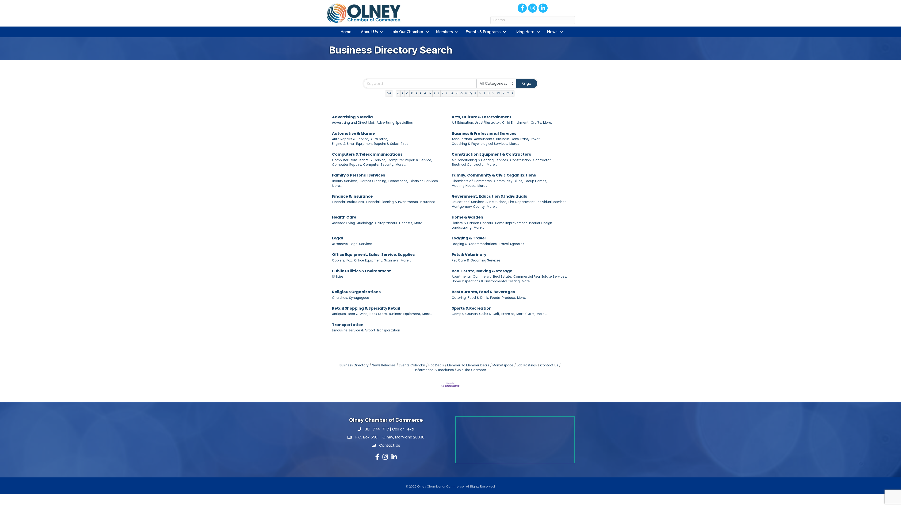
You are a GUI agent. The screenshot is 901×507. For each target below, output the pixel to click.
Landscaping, (462, 227)
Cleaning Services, (424, 181)
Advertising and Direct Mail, (353, 122)
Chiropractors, (386, 223)
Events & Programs (483, 32)
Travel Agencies (511, 244)
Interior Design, (541, 223)
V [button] (493, 93)
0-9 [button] (389, 93)
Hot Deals (436, 365)
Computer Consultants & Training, (359, 160)
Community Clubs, (508, 181)
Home (346, 32)
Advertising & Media (352, 117)
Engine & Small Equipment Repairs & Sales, (365, 144)
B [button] (402, 93)
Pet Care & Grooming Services (476, 260)
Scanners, (391, 260)
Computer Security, (378, 164)
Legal (337, 238)
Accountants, (462, 139)
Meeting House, (464, 186)
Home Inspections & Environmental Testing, (486, 281)
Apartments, (461, 276)
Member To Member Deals (468, 365)
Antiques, (339, 314)
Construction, (520, 160)
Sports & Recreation (472, 308)
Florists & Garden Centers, (473, 223)
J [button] (438, 93)
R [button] (475, 93)
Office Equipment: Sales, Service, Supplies (373, 254)
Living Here (523, 32)
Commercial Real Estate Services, (540, 276)
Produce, (509, 298)
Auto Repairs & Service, (350, 139)
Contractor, (542, 160)
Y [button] (508, 93)
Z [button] (512, 93)
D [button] (412, 93)
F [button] (420, 93)
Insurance (427, 202)
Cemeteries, (398, 181)
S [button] (480, 93)
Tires (404, 144)
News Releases (384, 365)
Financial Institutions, (348, 202)
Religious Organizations (356, 292)
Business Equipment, (405, 314)
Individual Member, (551, 202)
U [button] (489, 93)
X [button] (503, 93)
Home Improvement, (511, 223)
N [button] (457, 93)
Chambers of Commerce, (472, 181)
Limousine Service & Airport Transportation (366, 330)
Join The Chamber (471, 370)
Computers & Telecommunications (367, 154)
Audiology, (365, 223)
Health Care (344, 217)
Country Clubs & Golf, (482, 314)
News (552, 32)
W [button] (498, 93)
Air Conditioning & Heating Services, (480, 160)
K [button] (442, 93)
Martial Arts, (525, 314)
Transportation (347, 324)
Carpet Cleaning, (373, 181)
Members (444, 32)
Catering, (459, 298)
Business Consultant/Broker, (518, 139)
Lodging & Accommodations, (474, 244)
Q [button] (471, 93)
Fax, (350, 260)
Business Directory (354, 365)
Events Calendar (412, 365)
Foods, (495, 298)
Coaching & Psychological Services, (480, 144)
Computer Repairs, (347, 164)
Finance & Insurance (352, 196)
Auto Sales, (379, 139)
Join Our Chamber (407, 32)
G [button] (425, 93)
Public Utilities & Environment (361, 271)
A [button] (398, 93)
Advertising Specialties (395, 122)
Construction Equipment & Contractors (491, 154)
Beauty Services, (345, 181)
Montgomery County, (468, 206)
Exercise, (508, 314)
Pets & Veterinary (469, 254)
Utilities (338, 276)
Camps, (458, 314)
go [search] (529, 83)
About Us (369, 32)
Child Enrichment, (515, 122)
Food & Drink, (478, 298)
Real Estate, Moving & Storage (482, 271)
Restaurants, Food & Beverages (483, 292)
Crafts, (536, 122)
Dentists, (406, 223)
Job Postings (527, 365)
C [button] (407, 93)
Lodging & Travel (469, 238)
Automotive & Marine (353, 133)
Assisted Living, (344, 223)
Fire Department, (521, 202)
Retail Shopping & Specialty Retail (366, 308)
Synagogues (359, 298)
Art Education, (463, 122)
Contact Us (549, 365)
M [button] (451, 93)
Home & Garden (467, 217)
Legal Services (361, 244)
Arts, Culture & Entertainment (482, 117)
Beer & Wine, (358, 314)
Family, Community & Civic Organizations (494, 175)
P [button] (466, 93)
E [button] (416, 93)
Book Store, (379, 314)
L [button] (446, 93)
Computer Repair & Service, (410, 160)
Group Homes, (535, 181)
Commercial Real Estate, (492, 276)
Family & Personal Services (358, 175)
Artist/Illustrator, (488, 122)
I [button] (434, 93)
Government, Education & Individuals (489, 196)
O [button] (461, 93)
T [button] (484, 93)
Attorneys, (340, 244)
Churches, (340, 298)
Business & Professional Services (484, 133)
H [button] (430, 93)
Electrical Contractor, (468, 164)
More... (548, 122)
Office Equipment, (368, 260)
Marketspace (502, 365)
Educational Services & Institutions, (479, 202)
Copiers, (338, 260)
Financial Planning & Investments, (392, 202)
